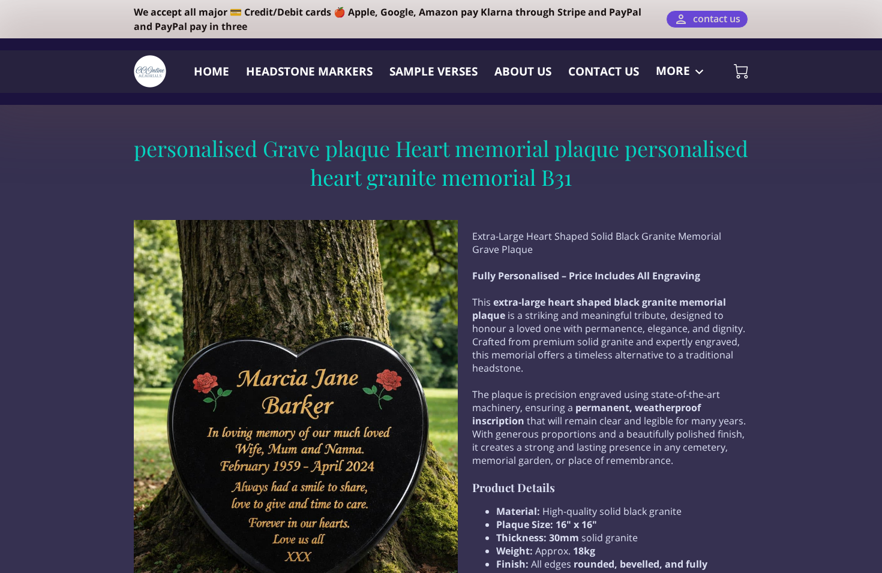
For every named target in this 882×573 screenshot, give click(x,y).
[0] (741, 71)
